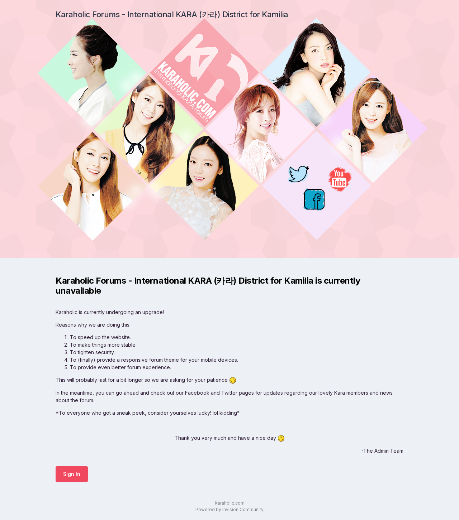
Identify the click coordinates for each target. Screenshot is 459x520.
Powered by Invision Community (229, 509)
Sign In (71, 474)
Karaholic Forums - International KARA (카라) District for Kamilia (172, 14)
